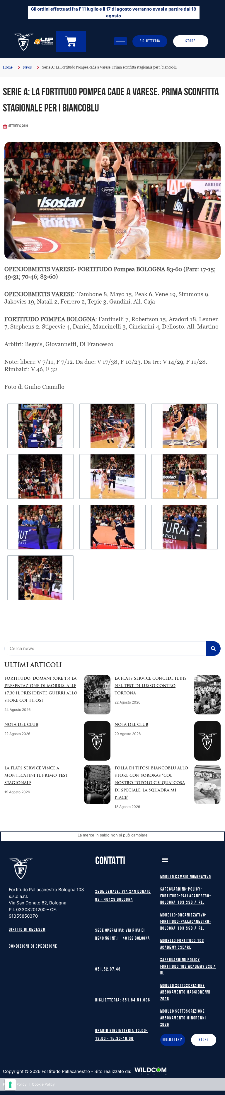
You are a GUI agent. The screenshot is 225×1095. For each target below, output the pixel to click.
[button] (165, 860)
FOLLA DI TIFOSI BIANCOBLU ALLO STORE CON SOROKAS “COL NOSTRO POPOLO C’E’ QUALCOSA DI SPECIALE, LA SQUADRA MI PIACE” (151, 783)
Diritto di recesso (27, 930)
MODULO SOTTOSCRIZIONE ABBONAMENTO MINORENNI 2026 (183, 1018)
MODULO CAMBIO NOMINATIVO (185, 877)
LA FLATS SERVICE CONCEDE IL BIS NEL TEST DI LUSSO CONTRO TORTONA (151, 686)
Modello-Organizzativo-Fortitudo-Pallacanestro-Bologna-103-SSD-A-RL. (185, 922)
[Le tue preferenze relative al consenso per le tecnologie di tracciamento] (10, 1084)
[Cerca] (213, 648)
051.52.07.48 (108, 969)
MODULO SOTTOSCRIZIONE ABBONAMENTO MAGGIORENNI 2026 (185, 992)
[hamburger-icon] (120, 41)
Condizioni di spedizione (33, 946)
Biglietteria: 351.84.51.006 (122, 1000)
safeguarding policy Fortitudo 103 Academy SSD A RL (188, 967)
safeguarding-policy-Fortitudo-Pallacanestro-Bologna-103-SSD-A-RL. (185, 896)
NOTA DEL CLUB (21, 725)
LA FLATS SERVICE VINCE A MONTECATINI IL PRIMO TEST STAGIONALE (36, 775)
